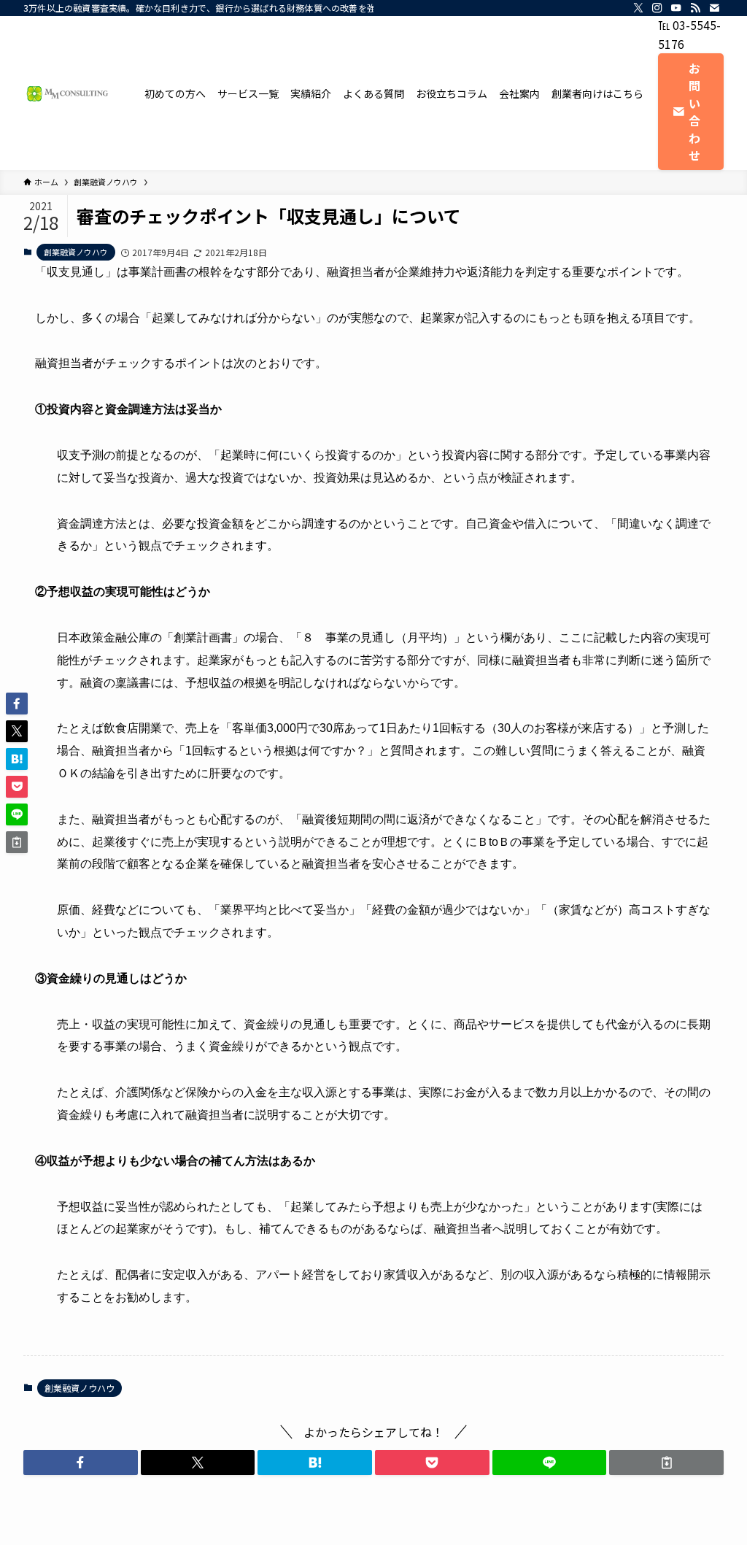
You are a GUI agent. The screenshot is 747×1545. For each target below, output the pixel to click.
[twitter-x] (638, 8)
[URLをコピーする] (666, 1462)
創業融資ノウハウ (76, 252)
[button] (80, 1462)
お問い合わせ (695, 111)
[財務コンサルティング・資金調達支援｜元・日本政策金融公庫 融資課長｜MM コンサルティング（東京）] (66, 93)
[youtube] (676, 8)
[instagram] (657, 8)
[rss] (695, 8)
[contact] (714, 8)
